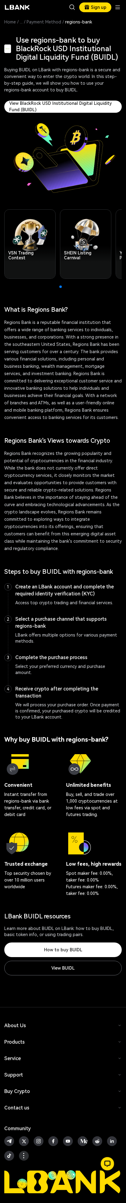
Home (10, 22)
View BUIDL (63, 968)
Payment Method (44, 22)
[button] (107, 1163)
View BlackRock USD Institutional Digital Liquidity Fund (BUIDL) (60, 106)
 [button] (72, 7)
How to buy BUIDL (63, 949)
